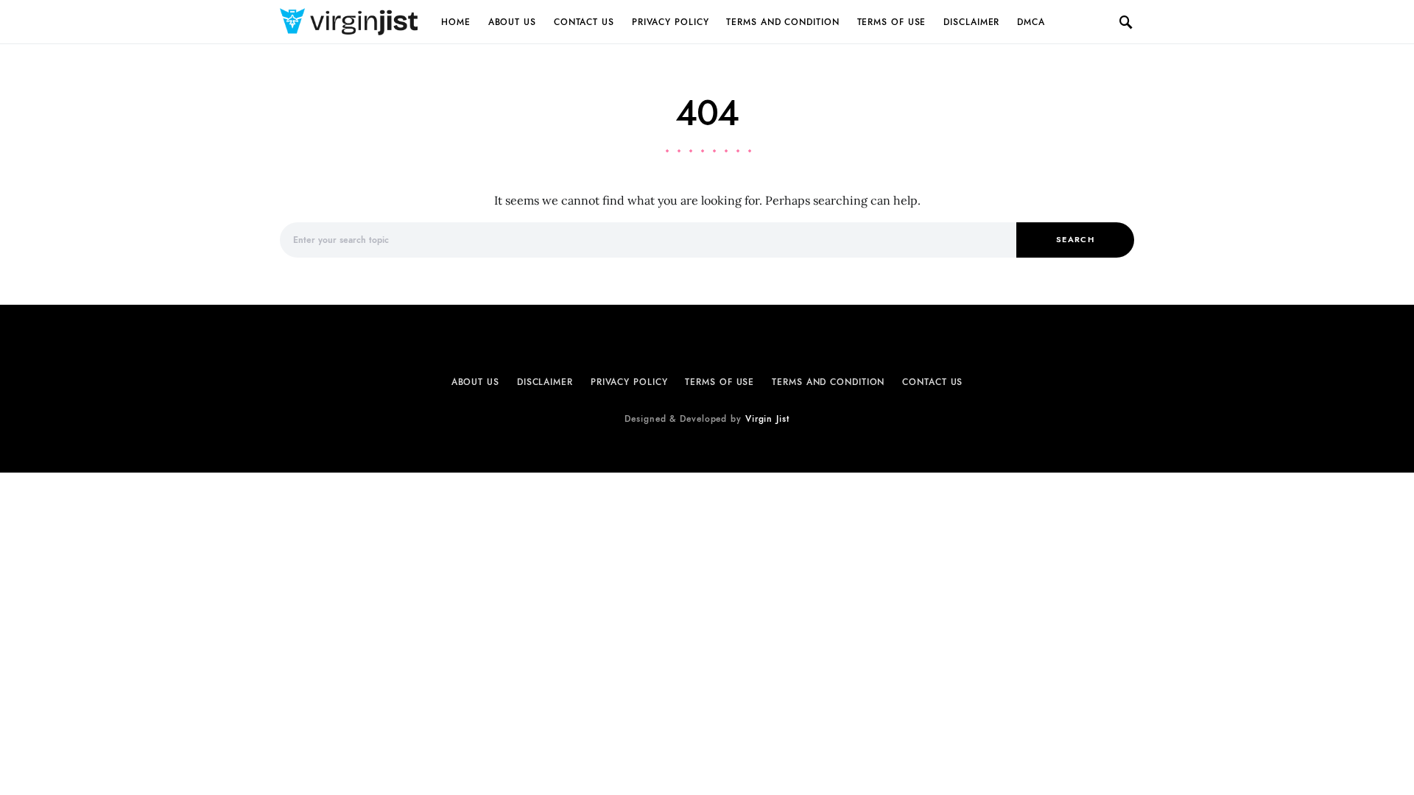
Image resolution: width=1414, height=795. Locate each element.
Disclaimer (971, 22)
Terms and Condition (782, 22)
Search (1075, 239)
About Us (512, 22)
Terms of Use (891, 22)
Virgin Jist (767, 419)
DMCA (1031, 22)
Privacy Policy (670, 22)
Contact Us (584, 22)
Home (456, 22)
